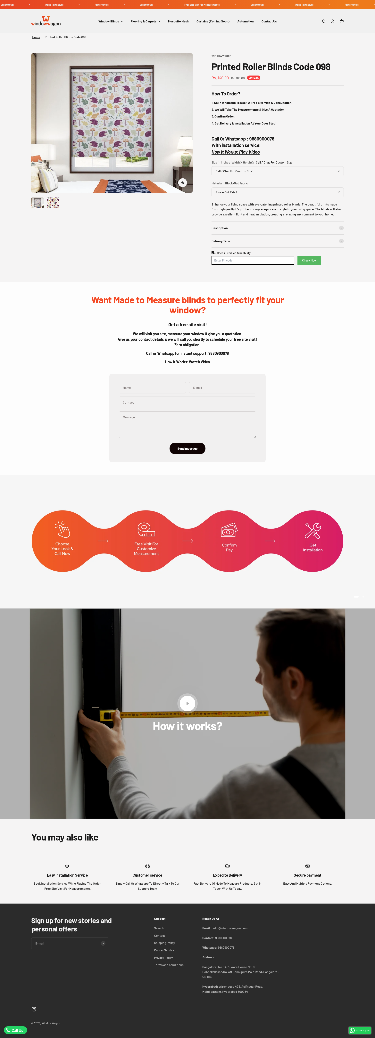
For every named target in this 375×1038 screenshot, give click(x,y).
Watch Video (199, 361)
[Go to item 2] (53, 203)
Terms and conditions (169, 965)
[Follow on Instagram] (34, 1009)
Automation (245, 21)
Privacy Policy (163, 957)
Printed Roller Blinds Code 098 (65, 37)
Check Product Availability (234, 253)
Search (159, 928)
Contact (159, 935)
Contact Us (269, 21)
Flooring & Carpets (143, 21)
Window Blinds (108, 21)
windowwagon (221, 55)
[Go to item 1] (37, 203)
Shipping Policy (164, 943)
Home (36, 37)
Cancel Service (164, 950)
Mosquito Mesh (178, 21)
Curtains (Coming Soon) (212, 21)
